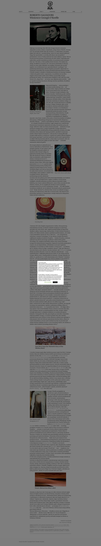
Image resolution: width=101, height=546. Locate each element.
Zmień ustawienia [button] (47, 282)
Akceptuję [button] (55, 282)
